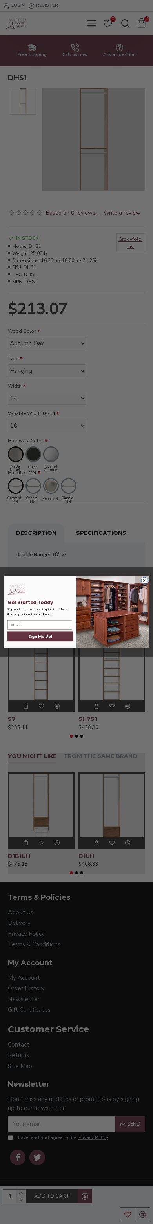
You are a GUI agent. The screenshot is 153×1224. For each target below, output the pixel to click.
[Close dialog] (144, 580)
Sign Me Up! (40, 636)
